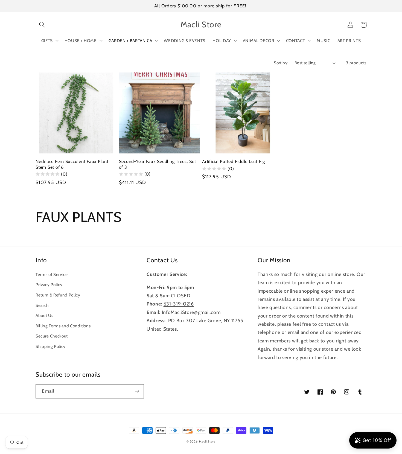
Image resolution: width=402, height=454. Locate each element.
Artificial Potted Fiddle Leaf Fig (233, 161)
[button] (42, 24)
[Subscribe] (137, 391)
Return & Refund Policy (58, 295)
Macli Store (207, 441)
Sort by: (281, 62)
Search (42, 305)
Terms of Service (52, 274)
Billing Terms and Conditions (63, 325)
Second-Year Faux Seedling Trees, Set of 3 (157, 164)
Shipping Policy (51, 346)
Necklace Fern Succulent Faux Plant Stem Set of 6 (72, 164)
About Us (44, 315)
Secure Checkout (52, 336)
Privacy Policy (49, 284)
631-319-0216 (179, 304)
